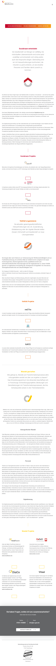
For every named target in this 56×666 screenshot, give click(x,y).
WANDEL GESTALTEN (43, 26)
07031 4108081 (21, 623)
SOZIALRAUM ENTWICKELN (14, 26)
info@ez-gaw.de (34, 623)
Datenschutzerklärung (28, 659)
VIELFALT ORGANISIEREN (29, 26)
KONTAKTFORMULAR (25, 629)
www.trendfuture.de (7, 589)
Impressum (28, 661)
